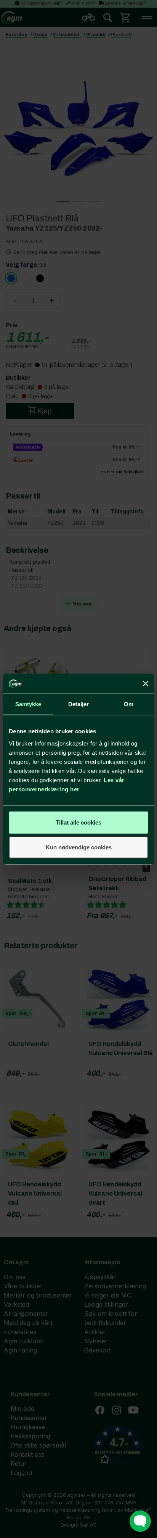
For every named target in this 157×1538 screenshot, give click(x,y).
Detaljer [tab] (78, 704)
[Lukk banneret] (145, 683)
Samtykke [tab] (28, 704)
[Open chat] (140, 1521)
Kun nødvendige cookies (79, 847)
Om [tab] (128, 704)
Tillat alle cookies (78, 822)
